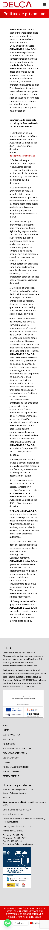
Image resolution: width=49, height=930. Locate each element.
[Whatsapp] (7, 923)
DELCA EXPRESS (11, 757)
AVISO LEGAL (12, 911)
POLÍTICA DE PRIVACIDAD (31, 908)
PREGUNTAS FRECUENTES (16, 767)
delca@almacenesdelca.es (22, 155)
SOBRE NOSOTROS (12, 734)
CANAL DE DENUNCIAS (29, 917)
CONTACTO (8, 762)
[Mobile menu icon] (44, 4)
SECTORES (8, 739)
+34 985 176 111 (19, 835)
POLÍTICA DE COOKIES (31, 911)
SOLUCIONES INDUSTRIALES (17, 748)
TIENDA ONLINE (11, 776)
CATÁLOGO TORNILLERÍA (15, 753)
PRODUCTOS (9, 744)
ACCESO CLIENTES (12, 771)
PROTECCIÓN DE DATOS (17, 914)
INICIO (6, 730)
